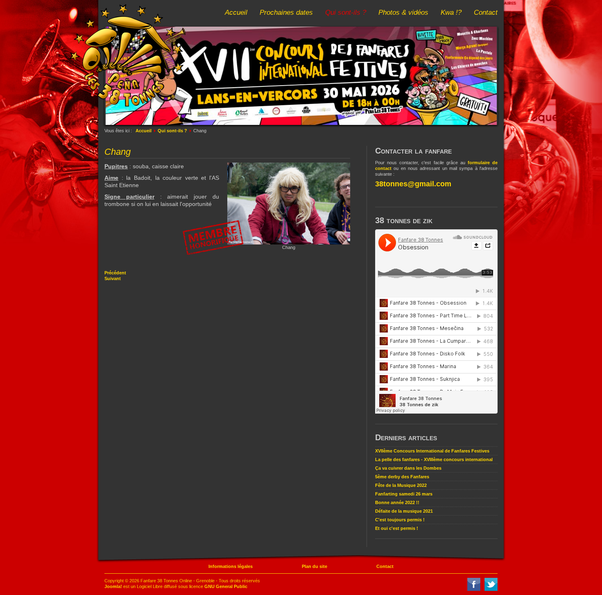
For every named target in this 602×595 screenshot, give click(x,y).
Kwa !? (451, 12)
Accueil (236, 12)
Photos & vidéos (403, 12)
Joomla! (113, 586)
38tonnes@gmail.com (413, 184)
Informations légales (230, 566)
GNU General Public (225, 586)
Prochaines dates (286, 12)
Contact (486, 12)
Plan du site (314, 566)
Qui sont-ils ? (345, 12)
